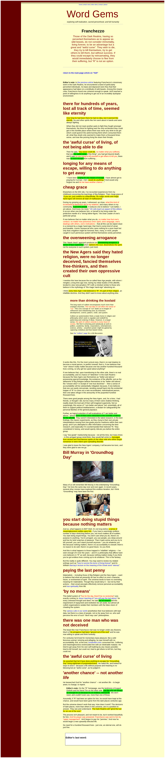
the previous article (85, 82)
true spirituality (73, 586)
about (105, 4)
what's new (86, 4)
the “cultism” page (80, 333)
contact (100, 4)
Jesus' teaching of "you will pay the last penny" (98, 598)
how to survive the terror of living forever (94, 563)
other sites (94, 4)
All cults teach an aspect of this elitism (106, 209)
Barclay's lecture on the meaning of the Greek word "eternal (94, 565)
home (80, 4)
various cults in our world (77, 611)
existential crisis (94, 642)
